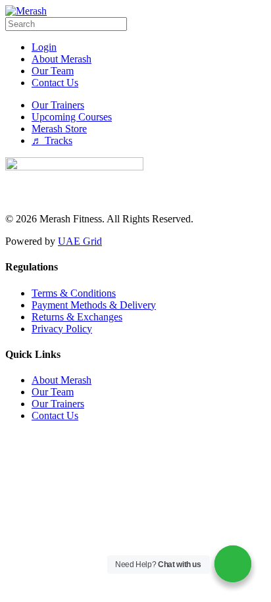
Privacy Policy (62, 328)
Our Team (53, 391)
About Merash (61, 380)
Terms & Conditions (74, 293)
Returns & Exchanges (77, 316)
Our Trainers (58, 403)
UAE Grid (80, 241)
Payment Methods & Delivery (94, 305)
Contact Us (55, 415)
